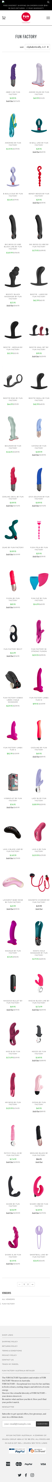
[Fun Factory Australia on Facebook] (26, 1476)
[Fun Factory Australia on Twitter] (19, 1476)
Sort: (22, 47)
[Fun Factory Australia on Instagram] (32, 1476)
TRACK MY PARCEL (10, 1364)
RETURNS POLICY (10, 1346)
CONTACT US (8, 1360)
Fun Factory (8, 1304)
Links (44, 1443)
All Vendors (8, 1299)
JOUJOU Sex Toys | (33, 1443)
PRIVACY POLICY (9, 1355)
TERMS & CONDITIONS (12, 1351)
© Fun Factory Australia (19, 1435)
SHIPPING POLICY (10, 1342)
